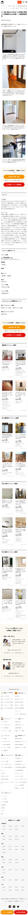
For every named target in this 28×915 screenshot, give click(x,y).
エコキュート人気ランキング (21, 779)
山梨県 (3, 849)
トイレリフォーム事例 (5, 747)
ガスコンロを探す (4, 761)
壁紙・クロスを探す (5, 696)
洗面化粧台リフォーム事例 (20, 747)
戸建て (3, 264)
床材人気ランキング (19, 699)
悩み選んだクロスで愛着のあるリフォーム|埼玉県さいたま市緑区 (7, 504)
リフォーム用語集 (7, 901)
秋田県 (3, 829)
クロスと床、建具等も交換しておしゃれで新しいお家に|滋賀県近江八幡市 (20, 368)
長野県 (10, 849)
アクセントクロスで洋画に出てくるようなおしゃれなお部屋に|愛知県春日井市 (20, 608)
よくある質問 (15, 901)
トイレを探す (4, 738)
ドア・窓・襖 (4, 798)
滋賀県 (17, 8)
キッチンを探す (4, 721)
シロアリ (3, 810)
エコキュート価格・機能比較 (21, 782)
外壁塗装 (3, 807)
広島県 (22, 869)
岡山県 (16, 869)
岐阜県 (16, 849)
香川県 (10, 879)
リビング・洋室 (5, 287)
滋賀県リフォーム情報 (6, 307)
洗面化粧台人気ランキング (20, 741)
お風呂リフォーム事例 (19, 730)
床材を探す (17, 696)
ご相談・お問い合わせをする (14, 650)
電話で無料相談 (21, 912)
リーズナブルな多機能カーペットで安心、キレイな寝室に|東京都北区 (7, 606)
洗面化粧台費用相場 (19, 744)
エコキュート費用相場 (19, 785)
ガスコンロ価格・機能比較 (6, 767)
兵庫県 (3, 862)
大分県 (3, 890)
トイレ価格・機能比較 (5, 744)
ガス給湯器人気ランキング (20, 764)
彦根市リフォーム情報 (18, 307)
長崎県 (16, 887)
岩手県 (16, 826)
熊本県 (22, 887)
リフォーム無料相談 (7, 912)
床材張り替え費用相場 (19, 708)
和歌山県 (17, 862)
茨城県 (3, 836)
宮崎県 (10, 890)
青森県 (10, 826)
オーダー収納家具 (4, 801)
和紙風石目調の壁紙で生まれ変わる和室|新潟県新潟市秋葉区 (7, 433)
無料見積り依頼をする (14, 673)
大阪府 (22, 859)
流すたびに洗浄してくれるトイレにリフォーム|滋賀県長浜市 (7, 360)
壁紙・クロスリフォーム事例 (7, 705)
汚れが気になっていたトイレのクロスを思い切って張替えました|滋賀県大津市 (20, 397)
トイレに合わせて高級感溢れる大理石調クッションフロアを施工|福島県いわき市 (20, 501)
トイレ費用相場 (4, 750)
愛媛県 (16, 879)
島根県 (10, 869)
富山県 (10, 846)
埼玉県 (22, 836)
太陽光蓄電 (3, 804)
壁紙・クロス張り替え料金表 (7, 702)
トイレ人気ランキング (5, 741)
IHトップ (3, 770)
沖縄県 (22, 890)
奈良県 (10, 862)
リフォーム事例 (11, 8)
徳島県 (3, 879)
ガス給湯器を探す (18, 761)
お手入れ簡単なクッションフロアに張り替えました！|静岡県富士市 (20, 469)
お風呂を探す (17, 721)
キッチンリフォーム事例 (6, 730)
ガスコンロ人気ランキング (6, 764)
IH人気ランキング (4, 776)
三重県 (3, 859)
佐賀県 (10, 887)
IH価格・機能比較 (4, 779)
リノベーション (4, 796)
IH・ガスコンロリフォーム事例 (7, 783)
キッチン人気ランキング (6, 724)
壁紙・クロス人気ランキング (7, 699)
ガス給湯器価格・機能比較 (20, 767)
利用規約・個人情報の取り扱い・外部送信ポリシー (15, 898)
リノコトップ (4, 8)
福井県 (22, 846)
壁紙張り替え (5, 293)
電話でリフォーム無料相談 (14, 184)
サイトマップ (21, 901)
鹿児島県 (17, 890)
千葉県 (3, 839)
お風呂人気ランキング (19, 724)
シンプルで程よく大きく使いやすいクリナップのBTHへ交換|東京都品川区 (7, 468)
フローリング (17, 711)
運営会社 (3, 898)
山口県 (3, 872)
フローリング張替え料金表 (20, 714)
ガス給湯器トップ (18, 758)
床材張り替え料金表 (19, 702)
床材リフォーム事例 (19, 705)
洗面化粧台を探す (18, 738)
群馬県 (16, 836)
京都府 (16, 859)
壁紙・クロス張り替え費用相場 (7, 709)
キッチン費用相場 (4, 727)
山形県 (10, 829)
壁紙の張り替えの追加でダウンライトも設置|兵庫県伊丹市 (20, 535)
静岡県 (22, 849)
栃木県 (10, 836)
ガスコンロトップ (4, 758)
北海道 (3, 826)
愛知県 (3, 852)
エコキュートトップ (19, 773)
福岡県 (3, 887)
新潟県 (3, 846)
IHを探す (3, 773)
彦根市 (21, 8)
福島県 (16, 829)
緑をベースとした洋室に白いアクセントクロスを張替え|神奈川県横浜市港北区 (7, 568)
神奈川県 (17, 839)
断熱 (2, 813)
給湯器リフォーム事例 (19, 788)
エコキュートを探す (19, 776)
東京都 (10, 839)
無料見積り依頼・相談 (14, 176)
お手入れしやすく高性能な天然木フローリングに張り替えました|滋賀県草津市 (7, 400)
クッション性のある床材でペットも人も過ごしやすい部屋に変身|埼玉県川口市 (20, 440)
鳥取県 (3, 869)
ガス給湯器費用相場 (19, 770)
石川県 (16, 846)
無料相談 (19, 2)
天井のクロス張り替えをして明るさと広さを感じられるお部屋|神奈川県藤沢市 (7, 536)
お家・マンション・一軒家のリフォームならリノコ (13, 909)
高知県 (22, 879)
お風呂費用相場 (18, 727)
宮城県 (22, 826)
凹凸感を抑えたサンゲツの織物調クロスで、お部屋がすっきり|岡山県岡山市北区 (20, 576)
